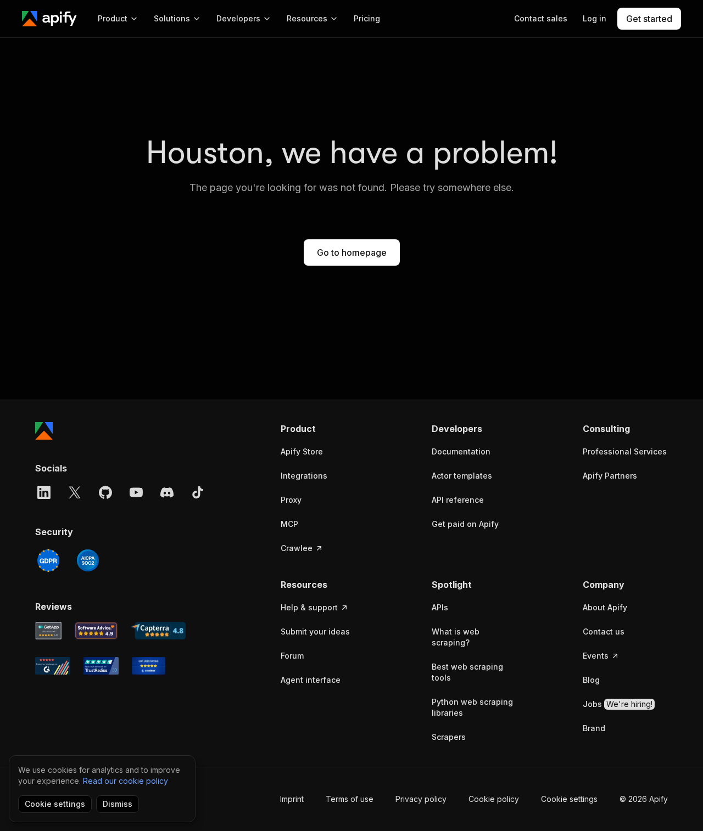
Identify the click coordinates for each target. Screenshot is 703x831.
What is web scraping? (455, 637)
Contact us (603, 631)
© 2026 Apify (644, 799)
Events (596, 655)
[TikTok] (198, 492)
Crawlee (297, 548)
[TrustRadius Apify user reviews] (101, 666)
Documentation (461, 451)
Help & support (309, 607)
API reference (458, 499)
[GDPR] (48, 560)
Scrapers (449, 737)
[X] (74, 492)
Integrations (304, 475)
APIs (440, 607)
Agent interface (311, 679)
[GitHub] (105, 492)
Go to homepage (352, 252)
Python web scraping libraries (472, 707)
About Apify (605, 607)
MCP (289, 524)
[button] (323, 428)
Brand (594, 728)
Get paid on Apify (465, 524)
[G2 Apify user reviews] (52, 666)
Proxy (291, 499)
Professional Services (625, 451)
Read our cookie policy (125, 780)
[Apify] (49, 18)
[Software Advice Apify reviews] (96, 630)
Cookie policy (493, 799)
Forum (292, 655)
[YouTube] (136, 492)
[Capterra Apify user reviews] (158, 630)
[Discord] (167, 492)
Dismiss (117, 803)
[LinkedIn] (44, 492)
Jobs (617, 704)
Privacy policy (421, 799)
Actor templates (462, 475)
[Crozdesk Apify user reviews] (148, 666)
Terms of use (349, 799)
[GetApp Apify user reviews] (48, 630)
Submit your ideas (315, 631)
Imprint (292, 799)
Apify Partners (610, 475)
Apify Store (302, 451)
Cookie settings (569, 799)
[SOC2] (88, 560)
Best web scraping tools (467, 672)
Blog (591, 679)
